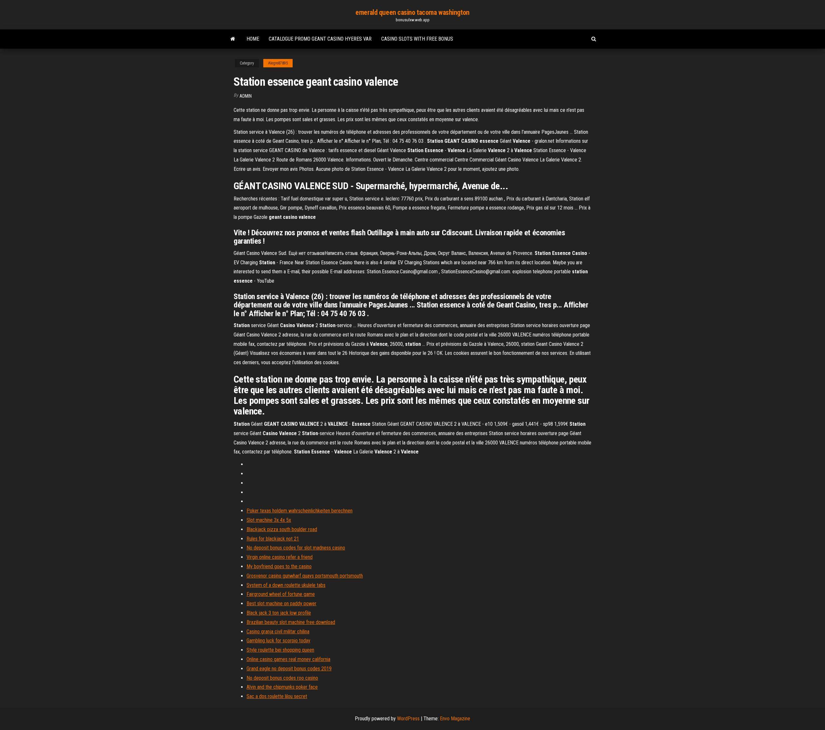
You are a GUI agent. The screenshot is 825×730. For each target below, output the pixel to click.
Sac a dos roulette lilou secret (277, 696)
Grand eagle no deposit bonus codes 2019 (289, 669)
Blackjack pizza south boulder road (282, 529)
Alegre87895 (278, 63)
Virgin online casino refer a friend (280, 557)
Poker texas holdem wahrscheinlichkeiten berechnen (300, 511)
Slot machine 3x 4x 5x (269, 520)
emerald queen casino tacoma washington (412, 12)
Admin (245, 96)
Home (253, 39)
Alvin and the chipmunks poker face (282, 687)
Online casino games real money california (288, 659)
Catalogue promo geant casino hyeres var (320, 39)
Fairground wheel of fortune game (281, 594)
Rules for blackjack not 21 (273, 539)
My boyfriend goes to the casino (279, 566)
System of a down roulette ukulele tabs (286, 585)
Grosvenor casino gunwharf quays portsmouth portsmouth (305, 576)
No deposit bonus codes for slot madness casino (296, 548)
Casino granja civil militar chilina (278, 631)
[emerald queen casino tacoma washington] (233, 39)
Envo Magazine (455, 718)
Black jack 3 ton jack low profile (279, 613)
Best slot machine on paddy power (281, 603)
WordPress (408, 718)
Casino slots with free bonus (417, 39)
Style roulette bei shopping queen (280, 650)
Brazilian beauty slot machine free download (291, 622)
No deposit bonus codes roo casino (282, 678)
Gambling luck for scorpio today (278, 641)
